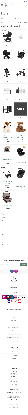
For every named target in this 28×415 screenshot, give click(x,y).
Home (12, 8)
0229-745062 (14, 292)
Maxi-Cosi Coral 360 (20, 178)
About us (14, 351)
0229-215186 (14, 384)
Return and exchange (14, 327)
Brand (3, 26)
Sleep (3, 234)
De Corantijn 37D (14, 373)
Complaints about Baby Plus (14, 334)
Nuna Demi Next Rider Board (7, 178)
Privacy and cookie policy (13, 404)
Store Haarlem (14, 355)
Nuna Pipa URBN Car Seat (20, 155)
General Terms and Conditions (14, 337)
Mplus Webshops (16, 407)
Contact (14, 313)
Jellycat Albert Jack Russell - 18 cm (7, 132)
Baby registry (14, 362)
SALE (3, 244)
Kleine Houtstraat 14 (14, 381)
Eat (2, 227)
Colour (9, 26)
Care (3, 237)
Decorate (4, 241)
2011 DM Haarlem (14, 383)
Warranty (14, 330)
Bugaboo (4, 217)
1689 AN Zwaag (14, 375)
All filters (15, 26)
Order (14, 317)
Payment (14, 320)
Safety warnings (14, 341)
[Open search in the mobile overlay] (16, 5)
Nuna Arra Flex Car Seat (7, 155)
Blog (14, 358)
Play (3, 231)
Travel (3, 224)
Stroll (3, 220)
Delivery (14, 324)
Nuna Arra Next (7, 200)
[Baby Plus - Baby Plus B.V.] (6, 5)
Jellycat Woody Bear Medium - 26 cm (20, 132)
